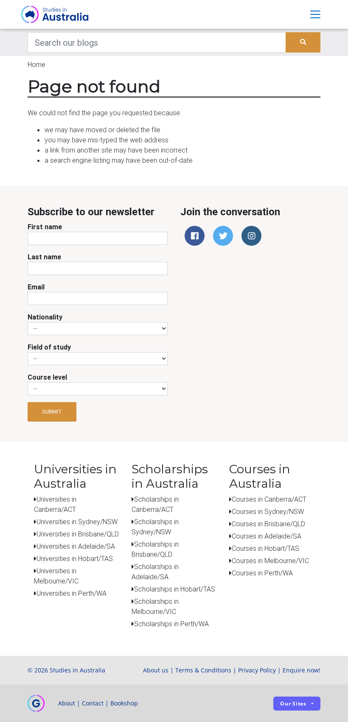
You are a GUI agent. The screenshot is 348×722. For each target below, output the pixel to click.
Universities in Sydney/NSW (77, 521)
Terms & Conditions (203, 670)
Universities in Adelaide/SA (75, 546)
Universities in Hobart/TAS (74, 558)
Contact (93, 703)
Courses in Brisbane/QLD (268, 523)
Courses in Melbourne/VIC (270, 560)
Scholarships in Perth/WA (171, 623)
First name (45, 226)
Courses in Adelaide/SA (266, 536)
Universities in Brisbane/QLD (77, 534)
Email (36, 287)
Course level (47, 377)
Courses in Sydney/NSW (268, 511)
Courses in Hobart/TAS (265, 548)
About (66, 703)
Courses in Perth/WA (262, 573)
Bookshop (124, 703)
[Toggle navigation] (315, 14)
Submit (52, 411)
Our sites (293, 703)
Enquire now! (301, 670)
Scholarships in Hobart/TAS (174, 589)
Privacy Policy (257, 670)
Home (36, 64)
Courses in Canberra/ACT (269, 499)
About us (155, 670)
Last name (44, 257)
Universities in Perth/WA (71, 593)
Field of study (49, 347)
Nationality (45, 317)
